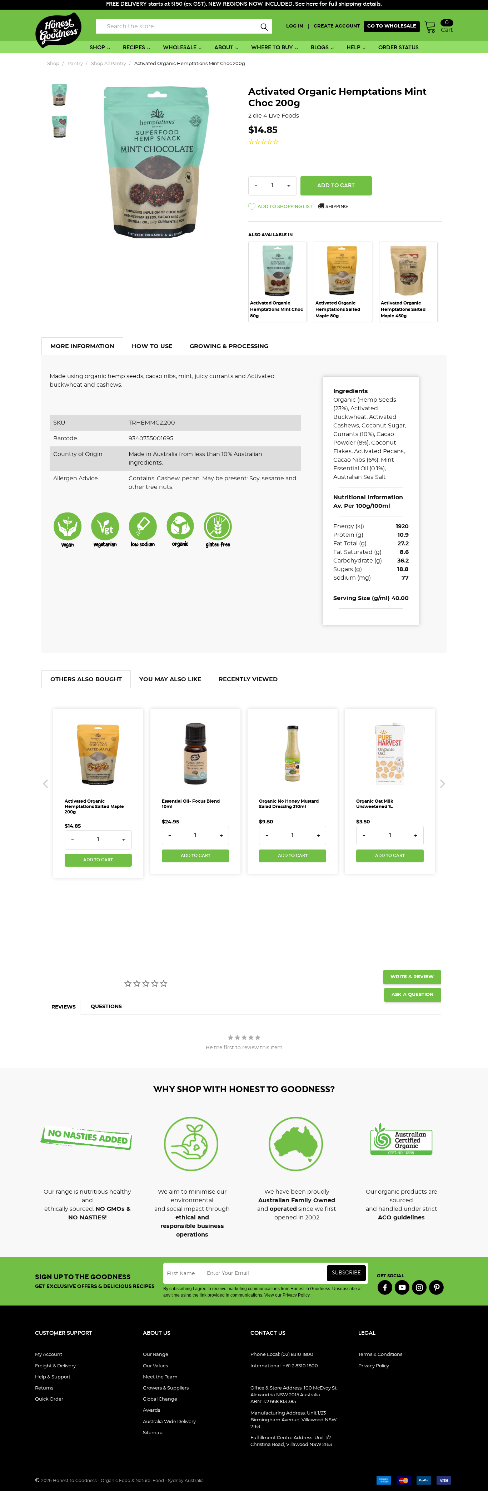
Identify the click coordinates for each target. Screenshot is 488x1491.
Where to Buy (272, 47)
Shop (97, 47)
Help (353, 47)
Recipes (134, 47)
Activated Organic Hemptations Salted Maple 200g (94, 806)
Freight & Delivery (55, 1366)
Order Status (398, 47)
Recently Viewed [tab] (248, 679)
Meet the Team (160, 1377)
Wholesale (179, 47)
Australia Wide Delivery (169, 1422)
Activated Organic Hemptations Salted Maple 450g (403, 309)
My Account (48, 1354)
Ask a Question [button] (413, 994)
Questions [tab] (106, 1006)
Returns (44, 1388)
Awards (151, 1410)
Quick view (277, 252)
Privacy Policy (373, 1366)
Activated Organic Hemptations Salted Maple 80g (337, 309)
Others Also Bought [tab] (86, 679)
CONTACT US (267, 1333)
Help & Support (52, 1377)
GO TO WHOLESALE (391, 26)
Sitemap (153, 1433)
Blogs (320, 47)
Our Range (155, 1354)
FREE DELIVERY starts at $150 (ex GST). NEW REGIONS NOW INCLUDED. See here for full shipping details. (244, 4)
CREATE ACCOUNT (337, 26)
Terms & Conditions (380, 1354)
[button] (280, 208)
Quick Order (49, 1399)
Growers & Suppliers (166, 1388)
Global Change (160, 1399)
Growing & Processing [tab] (229, 346)
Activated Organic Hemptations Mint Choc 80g (276, 309)
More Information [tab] (82, 346)
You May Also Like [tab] (170, 679)
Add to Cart (98, 860)
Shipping (336, 207)
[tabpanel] (281, 282)
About (223, 47)
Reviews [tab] (63, 1007)
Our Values (155, 1366)
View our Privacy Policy (286, 1295)
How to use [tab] (152, 346)
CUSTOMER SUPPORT (63, 1333)
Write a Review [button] (412, 977)
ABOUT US (156, 1333)
